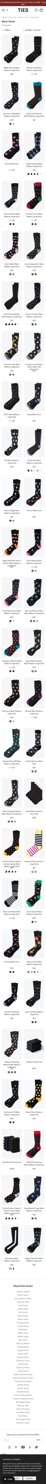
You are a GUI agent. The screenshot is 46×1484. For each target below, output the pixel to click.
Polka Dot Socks (23, 1360)
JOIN (38, 1440)
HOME (4, 17)
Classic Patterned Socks (23, 1398)
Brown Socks (23, 1319)
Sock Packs (23, 1416)
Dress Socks (12, 17)
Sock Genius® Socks (23, 1298)
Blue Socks (23, 1340)
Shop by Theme (23, 1367)
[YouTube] (23, 1448)
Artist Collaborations (23, 1395)
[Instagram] (9, 1448)
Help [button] (4, 1454)
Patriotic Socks (23, 1392)
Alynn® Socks (23, 1295)
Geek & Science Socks (23, 1374)
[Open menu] (3, 9)
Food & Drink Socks (23, 1381)
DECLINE (29, 1478)
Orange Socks (23, 1323)
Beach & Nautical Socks (23, 1378)
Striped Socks (23, 1347)
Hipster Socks (23, 1388)
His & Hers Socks (23, 1419)
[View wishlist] (36, 9)
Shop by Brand (23, 1291)
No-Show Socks (23, 1412)
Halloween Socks (23, 1402)
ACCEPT (16, 1478)
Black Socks (34, 17)
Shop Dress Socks (23, 1285)
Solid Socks (23, 1364)
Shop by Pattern (23, 1343)
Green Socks (23, 1309)
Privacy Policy (33, 1470)
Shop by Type (23, 1405)
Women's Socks (23, 1423)
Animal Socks (23, 1371)
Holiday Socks (23, 1385)
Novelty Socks (23, 1357)
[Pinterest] (16, 1448)
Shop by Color (23, 17)
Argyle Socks (23, 1350)
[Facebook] (30, 1448)
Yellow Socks (23, 1336)
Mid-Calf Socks (23, 1409)
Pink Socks (23, 1312)
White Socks (23, 1333)
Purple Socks (23, 1326)
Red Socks (23, 1329)
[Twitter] (36, 1448)
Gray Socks (23, 1305)
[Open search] (7, 10)
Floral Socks (23, 1354)
